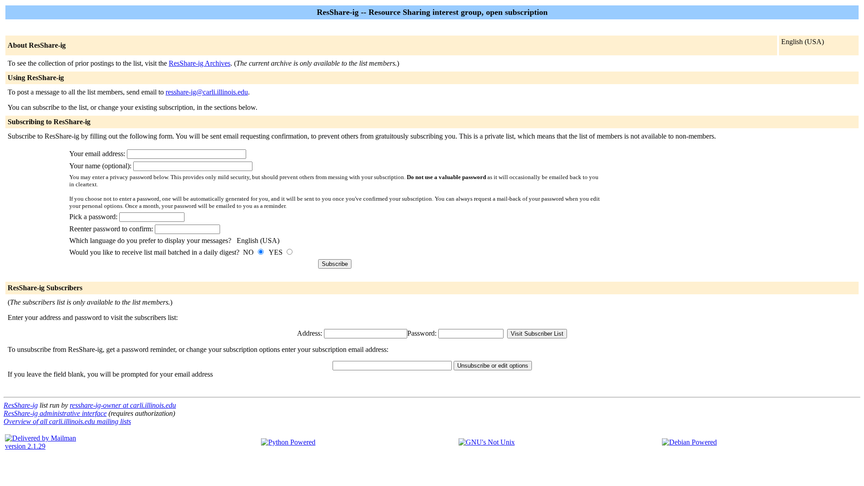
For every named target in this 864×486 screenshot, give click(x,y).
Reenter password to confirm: (112, 229)
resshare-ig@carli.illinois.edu (207, 92)
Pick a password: (94, 216)
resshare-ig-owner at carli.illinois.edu (123, 405)
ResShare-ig (21, 405)
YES (276, 252)
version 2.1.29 (25, 446)
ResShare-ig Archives (199, 63)
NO (249, 252)
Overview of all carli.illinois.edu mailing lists (67, 421)
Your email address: (98, 154)
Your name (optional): (101, 166)
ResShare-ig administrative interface (55, 413)
